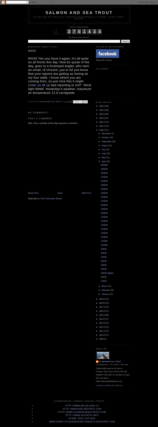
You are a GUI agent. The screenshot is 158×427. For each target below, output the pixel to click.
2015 (101, 315)
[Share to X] (80, 101)
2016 (101, 311)
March (105, 286)
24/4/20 (104, 189)
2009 (101, 339)
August (105, 145)
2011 (101, 331)
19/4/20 (104, 209)
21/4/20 (104, 201)
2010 (101, 335)
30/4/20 (104, 165)
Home (60, 193)
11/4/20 (104, 241)
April (104, 161)
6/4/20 (103, 261)
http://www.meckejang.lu (82, 406)
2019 (101, 299)
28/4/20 (104, 173)
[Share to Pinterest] (86, 101)
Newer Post (33, 193)
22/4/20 (104, 197)
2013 (101, 323)
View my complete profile (109, 385)
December (106, 133)
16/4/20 (104, 221)
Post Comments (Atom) (51, 198)
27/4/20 (104, 177)
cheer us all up (39, 85)
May (104, 157)
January (105, 294)
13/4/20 (104, 233)
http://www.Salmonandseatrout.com (82, 412)
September (107, 141)
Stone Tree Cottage (82, 418)
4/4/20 (103, 269)
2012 (101, 327)
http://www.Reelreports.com (82, 409)
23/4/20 (104, 193)
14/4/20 (104, 229)
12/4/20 (104, 237)
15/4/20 (104, 225)
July (104, 149)
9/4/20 (103, 249)
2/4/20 (103, 277)
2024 (101, 114)
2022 (101, 122)
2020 (101, 130)
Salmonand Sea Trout (110, 361)
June (104, 153)
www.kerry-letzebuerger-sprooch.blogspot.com (82, 422)
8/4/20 (103, 253)
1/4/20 (103, 281)
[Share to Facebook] (83, 101)
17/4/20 (104, 217)
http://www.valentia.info (82, 415)
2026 (101, 106)
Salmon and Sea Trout (79, 12)
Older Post (86, 193)
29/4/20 (104, 169)
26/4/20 (104, 181)
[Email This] (74, 101)
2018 (101, 303)
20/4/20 (104, 205)
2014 (101, 319)
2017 (101, 307)
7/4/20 (103, 257)
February (106, 290)
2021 (101, 126)
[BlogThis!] (77, 101)
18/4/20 (104, 213)
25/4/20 (104, 185)
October (105, 137)
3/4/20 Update (107, 273)
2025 (101, 110)
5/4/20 (103, 265)
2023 (101, 118)
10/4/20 (104, 245)
